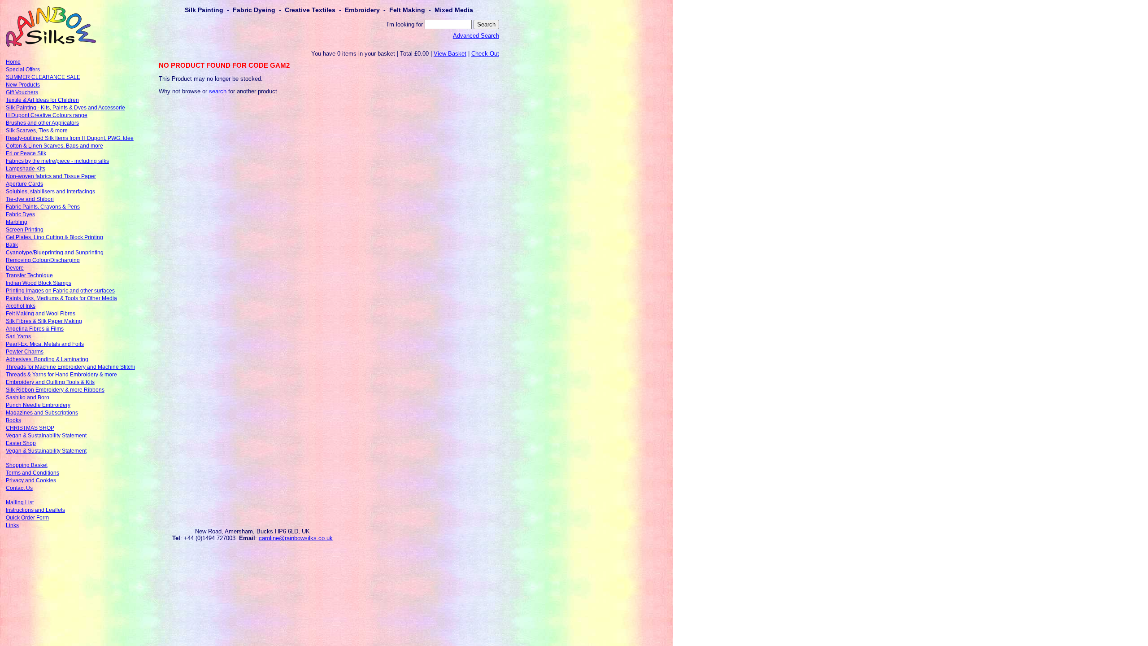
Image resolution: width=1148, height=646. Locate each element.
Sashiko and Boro (27, 397)
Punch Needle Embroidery (38, 405)
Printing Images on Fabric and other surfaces (60, 290)
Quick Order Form (27, 517)
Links (12, 525)
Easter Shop (21, 443)
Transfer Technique (29, 275)
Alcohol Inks (20, 306)
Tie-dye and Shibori (30, 199)
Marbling (16, 222)
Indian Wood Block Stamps (38, 283)
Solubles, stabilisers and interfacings (50, 191)
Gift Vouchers (22, 92)
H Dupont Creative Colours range (46, 115)
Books (13, 420)
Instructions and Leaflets (35, 510)
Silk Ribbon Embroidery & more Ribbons (55, 390)
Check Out (485, 53)
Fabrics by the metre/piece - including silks (57, 161)
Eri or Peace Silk (26, 153)
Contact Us (19, 488)
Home (13, 62)
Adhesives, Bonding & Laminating (47, 359)
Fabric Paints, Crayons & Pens (43, 207)
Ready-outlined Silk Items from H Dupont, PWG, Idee (70, 138)
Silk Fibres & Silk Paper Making (44, 321)
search (217, 91)
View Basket (450, 53)
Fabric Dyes (20, 214)
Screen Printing (24, 229)
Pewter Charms (24, 351)
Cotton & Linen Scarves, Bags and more (54, 145)
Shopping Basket (27, 465)
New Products (23, 84)
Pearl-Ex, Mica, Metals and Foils (45, 344)
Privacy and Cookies (31, 480)
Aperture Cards (24, 184)
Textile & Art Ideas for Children (42, 100)
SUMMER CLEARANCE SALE (43, 77)
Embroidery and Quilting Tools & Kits (50, 382)
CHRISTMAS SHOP (30, 428)
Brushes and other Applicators (42, 123)
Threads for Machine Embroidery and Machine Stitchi (70, 367)
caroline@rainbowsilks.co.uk (296, 538)
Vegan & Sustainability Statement (46, 435)
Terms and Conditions (32, 473)
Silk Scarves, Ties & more (37, 130)
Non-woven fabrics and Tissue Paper (51, 176)
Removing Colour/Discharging (43, 260)
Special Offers (23, 69)
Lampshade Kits (25, 168)
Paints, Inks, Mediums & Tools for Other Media (61, 298)
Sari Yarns (18, 336)
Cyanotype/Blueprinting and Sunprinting (55, 252)
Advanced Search (476, 35)
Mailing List (20, 502)
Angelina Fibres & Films (35, 329)
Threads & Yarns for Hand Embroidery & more (61, 374)
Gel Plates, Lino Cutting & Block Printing (54, 237)
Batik (12, 245)
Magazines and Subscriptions (42, 412)
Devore (15, 268)
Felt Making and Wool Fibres (40, 313)
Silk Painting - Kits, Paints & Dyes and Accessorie (65, 107)
